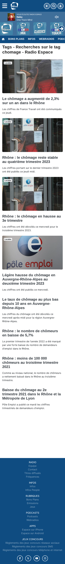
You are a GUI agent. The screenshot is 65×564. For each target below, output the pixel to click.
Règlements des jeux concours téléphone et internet (32, 550)
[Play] (3, 26)
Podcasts (32, 516)
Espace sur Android (32, 533)
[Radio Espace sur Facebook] (20, 558)
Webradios (46, 39)
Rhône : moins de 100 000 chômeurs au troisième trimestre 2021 (30, 362)
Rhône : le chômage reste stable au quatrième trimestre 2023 (30, 159)
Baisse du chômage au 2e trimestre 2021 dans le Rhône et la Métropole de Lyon (31, 394)
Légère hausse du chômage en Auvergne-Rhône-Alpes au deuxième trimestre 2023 (28, 279)
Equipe (32, 465)
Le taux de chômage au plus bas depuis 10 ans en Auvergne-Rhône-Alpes (30, 303)
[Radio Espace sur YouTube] (37, 558)
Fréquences (32, 476)
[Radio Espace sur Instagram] (45, 558)
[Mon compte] (60, 6)
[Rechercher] (53, 6)
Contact (32, 469)
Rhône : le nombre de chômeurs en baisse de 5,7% (30, 333)
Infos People (32, 489)
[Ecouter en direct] (47, 6)
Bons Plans (16, 39)
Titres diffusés (32, 473)
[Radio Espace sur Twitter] (28, 558)
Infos (31, 39)
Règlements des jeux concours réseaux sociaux (32, 542)
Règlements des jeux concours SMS (32, 546)
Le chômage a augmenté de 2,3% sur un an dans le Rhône (30, 101)
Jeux (32, 506)
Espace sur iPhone (32, 529)
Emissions (32, 503)
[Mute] (56, 17)
